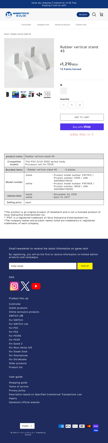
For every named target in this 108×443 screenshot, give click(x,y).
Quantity (64, 99)
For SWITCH (16, 320)
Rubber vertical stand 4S (21, 34)
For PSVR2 (15, 335)
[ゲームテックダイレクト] (17, 14)
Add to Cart (82, 117)
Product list (16, 367)
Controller (26, 24)
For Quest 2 (16, 343)
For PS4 (13, 331)
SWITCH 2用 (16, 315)
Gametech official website (24, 402)
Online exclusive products (24, 311)
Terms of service (19, 386)
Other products (18, 363)
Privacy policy (17, 390)
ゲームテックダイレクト (26, 433)
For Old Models (18, 359)
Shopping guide (18, 382)
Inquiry (13, 398)
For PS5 (13, 327)
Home (6, 34)
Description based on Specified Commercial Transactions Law (45, 394)
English (25, 426)
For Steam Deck (18, 351)
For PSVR (14, 339)
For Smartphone (18, 355)
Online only (81, 24)
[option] (29, 63)
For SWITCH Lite (18, 324)
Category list (43, 24)
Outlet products (62, 24)
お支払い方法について (82, 134)
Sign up (85, 266)
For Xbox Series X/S (20, 347)
